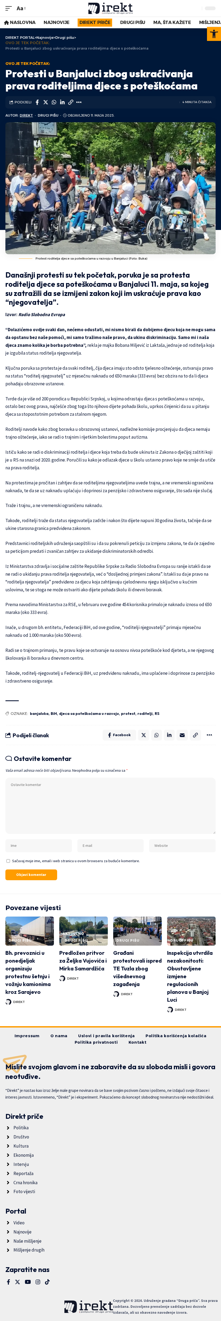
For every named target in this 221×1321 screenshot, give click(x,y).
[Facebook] (8, 1282)
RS (157, 713)
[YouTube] (27, 1282)
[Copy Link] (70, 102)
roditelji (145, 713)
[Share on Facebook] (37, 102)
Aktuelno (73, 934)
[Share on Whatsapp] (54, 102)
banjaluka (39, 713)
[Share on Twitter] (45, 102)
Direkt (26, 115)
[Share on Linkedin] (62, 102)
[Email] (182, 735)
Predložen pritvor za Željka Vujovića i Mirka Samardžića (83, 960)
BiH (54, 713)
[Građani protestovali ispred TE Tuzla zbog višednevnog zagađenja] (137, 931)
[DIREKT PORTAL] (110, 8)
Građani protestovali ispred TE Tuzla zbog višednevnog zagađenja (137, 968)
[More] (79, 102)
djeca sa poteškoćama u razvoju (89, 713)
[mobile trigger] (10, 8)
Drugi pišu (48, 115)
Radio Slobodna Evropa (41, 314)
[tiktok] (47, 1282)
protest (128, 713)
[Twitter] (17, 1282)
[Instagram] (38, 1282)
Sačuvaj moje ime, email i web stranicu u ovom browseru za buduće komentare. (76, 860)
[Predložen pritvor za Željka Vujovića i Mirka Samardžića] (83, 931)
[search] (196, 8)
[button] (214, 34)
